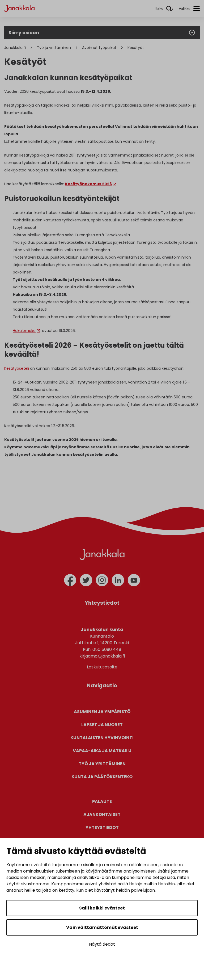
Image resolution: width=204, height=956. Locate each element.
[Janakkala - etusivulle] (19, 8)
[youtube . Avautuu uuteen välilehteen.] (133, 580)
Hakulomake (24, 330)
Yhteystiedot (102, 827)
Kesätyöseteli (16, 368)
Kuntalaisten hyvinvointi (102, 738)
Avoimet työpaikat (99, 47)
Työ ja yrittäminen (54, 47)
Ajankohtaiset (102, 814)
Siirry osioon (23, 32)
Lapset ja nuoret (102, 725)
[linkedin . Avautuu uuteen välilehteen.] (117, 580)
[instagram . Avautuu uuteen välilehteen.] (102, 580)
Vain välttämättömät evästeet (102, 927)
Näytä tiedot (102, 944)
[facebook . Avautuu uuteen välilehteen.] (70, 580)
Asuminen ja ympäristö (102, 712)
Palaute (102, 801)
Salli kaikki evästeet (102, 908)
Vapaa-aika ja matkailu (102, 751)
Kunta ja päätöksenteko (102, 777)
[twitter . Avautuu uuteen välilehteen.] (86, 580)
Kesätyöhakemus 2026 (88, 184)
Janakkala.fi (15, 47)
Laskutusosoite (102, 667)
